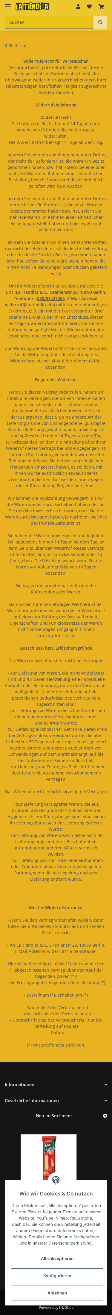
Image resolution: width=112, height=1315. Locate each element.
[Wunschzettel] (89, 6)
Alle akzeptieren (57, 1258)
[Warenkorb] (101, 6)
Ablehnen (57, 1292)
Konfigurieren (57, 1275)
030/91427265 (51, 298)
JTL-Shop (66, 1307)
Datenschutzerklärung (70, 1242)
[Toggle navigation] (8, 3)
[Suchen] (100, 22)
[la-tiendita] (32, 6)
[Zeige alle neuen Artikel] (105, 1115)
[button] (78, 6)
